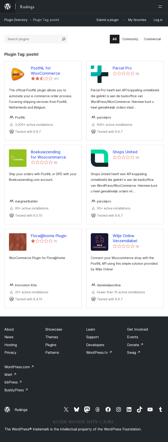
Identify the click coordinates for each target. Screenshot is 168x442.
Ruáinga (21, 409)
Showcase (53, 329)
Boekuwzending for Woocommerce (48, 154)
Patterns (52, 352)
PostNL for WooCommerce (45, 70)
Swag (133, 352)
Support (92, 337)
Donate (135, 345)
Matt (10, 374)
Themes (51, 337)
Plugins (50, 345)
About (9, 329)
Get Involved (137, 329)
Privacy (10, 352)
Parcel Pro (122, 68)
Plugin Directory (16, 20)
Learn (90, 329)
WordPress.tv (99, 352)
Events (132, 337)
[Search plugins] (63, 39)
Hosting (10, 345)
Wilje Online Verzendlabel (125, 238)
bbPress (13, 382)
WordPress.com (19, 367)
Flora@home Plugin (48, 235)
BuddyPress (16, 390)
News (9, 337)
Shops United (125, 152)
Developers (95, 345)
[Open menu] (161, 6)
